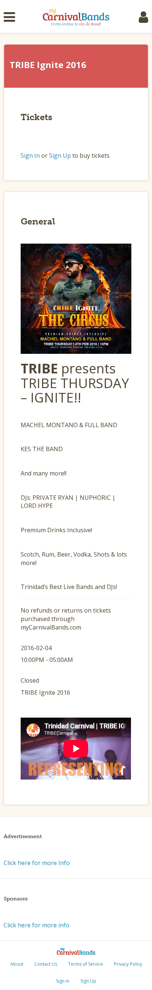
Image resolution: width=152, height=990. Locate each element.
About (16, 964)
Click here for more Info (37, 863)
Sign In (30, 155)
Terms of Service (85, 964)
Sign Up (60, 155)
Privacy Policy (128, 964)
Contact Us (45, 964)
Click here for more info (36, 925)
